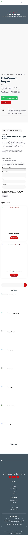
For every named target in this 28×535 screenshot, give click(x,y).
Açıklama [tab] (5, 130)
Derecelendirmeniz (6, 167)
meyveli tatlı (10, 112)
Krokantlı (11, 424)
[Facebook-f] (13, 477)
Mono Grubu (10, 74)
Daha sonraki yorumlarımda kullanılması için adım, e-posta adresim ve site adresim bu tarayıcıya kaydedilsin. (13, 193)
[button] (22, 3)
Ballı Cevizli (11, 332)
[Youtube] (18, 477)
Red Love (11, 350)
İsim (3, 179)
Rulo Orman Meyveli (14, 313)
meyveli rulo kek (22, 110)
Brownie (11, 369)
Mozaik (10, 387)
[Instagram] (10, 477)
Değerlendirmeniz (6, 171)
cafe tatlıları (10, 110)
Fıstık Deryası (12, 294)
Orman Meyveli (12, 406)
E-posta (4, 184)
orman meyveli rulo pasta (18, 112)
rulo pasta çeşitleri (18, 113)
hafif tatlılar (16, 110)
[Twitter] (15, 477)
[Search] (25, 285)
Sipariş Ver (5, 102)
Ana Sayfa (3, 74)
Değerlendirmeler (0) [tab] (15, 130)
